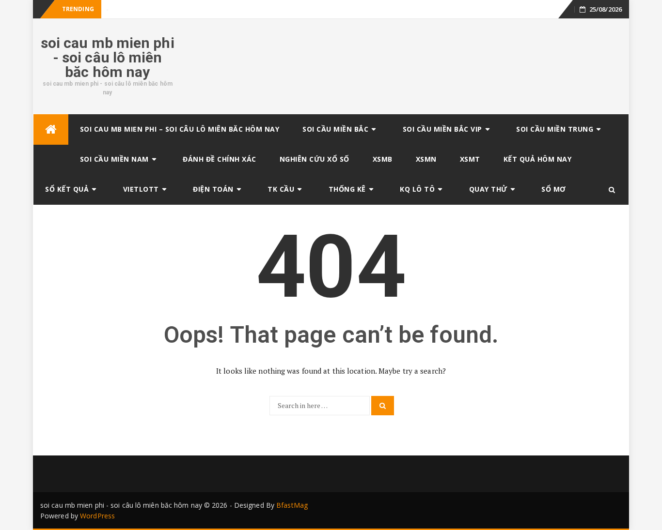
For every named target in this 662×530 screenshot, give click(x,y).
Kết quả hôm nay (538, 159)
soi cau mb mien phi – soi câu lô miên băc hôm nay (180, 129)
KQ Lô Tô (417, 189)
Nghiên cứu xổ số (314, 159)
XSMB (383, 159)
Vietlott (141, 189)
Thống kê (347, 189)
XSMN (426, 159)
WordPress (97, 515)
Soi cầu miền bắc (335, 129)
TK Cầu (281, 189)
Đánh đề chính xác (219, 159)
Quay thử (488, 189)
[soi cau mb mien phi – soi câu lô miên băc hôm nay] (50, 129)
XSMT (470, 159)
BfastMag (292, 505)
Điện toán (213, 189)
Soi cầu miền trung (554, 129)
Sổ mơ (553, 189)
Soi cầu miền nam (114, 159)
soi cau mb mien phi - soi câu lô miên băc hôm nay (107, 57)
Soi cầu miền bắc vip (442, 129)
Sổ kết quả (67, 189)
